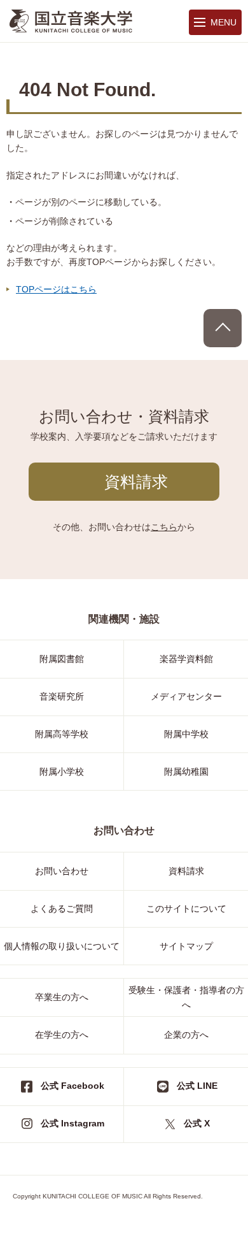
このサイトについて (186, 908)
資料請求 (136, 482)
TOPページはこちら (56, 289)
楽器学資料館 (186, 659)
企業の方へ (186, 1035)
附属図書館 (61, 659)
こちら (164, 527)
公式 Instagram (72, 1123)
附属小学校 (61, 771)
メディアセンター (186, 696)
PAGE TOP (222, 328)
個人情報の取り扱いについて (62, 946)
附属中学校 (186, 734)
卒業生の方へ (61, 997)
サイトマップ (186, 946)
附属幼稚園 (186, 771)
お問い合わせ (61, 871)
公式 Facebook (72, 1086)
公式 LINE (197, 1086)
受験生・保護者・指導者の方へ (186, 997)
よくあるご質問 (62, 908)
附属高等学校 (61, 734)
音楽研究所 (61, 696)
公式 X (197, 1123)
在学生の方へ (61, 1035)
